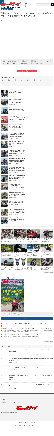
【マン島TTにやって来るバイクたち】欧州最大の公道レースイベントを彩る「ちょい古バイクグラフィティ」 (31, 359)
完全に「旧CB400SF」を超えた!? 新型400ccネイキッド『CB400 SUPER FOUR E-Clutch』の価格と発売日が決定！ (17, 109)
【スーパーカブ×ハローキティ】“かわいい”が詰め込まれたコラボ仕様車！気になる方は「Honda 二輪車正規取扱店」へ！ (17, 118)
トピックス (16, 96)
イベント (16, 379)
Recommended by (47, 272)
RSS (29, 418)
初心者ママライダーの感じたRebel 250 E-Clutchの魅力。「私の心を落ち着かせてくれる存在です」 (17, 160)
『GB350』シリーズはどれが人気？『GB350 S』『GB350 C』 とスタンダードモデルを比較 (17, 126)
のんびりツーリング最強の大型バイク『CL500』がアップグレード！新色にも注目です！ (17, 177)
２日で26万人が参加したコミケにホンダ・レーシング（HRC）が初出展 (25, 367)
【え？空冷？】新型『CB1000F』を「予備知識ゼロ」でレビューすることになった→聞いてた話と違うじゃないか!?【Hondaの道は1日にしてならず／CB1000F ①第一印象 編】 (17, 169)
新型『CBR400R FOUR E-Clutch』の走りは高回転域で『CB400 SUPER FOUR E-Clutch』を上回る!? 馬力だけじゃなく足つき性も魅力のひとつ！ (16, 101)
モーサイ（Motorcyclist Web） (26, 425)
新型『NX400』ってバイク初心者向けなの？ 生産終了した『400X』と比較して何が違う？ (17, 202)
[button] (2, 21)
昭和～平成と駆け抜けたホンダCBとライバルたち (11, 402)
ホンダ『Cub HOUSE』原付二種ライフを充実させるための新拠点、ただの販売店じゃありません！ (17, 135)
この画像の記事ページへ (27, 71)
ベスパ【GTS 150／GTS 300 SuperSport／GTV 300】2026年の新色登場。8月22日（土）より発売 (30, 385)
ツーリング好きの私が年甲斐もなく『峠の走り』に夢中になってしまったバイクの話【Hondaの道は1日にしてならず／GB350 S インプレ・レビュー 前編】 (17, 211)
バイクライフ (16, 362)
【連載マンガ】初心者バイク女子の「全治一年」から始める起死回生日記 (28, 354)
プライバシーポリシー (26, 422)
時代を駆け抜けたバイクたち (7, 401)
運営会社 (20, 422)
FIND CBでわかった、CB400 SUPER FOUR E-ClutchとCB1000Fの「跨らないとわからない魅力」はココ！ (16, 92)
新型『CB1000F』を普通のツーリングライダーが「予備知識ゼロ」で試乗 (17, 143)
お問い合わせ (33, 422)
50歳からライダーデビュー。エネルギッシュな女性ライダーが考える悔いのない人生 (17, 194)
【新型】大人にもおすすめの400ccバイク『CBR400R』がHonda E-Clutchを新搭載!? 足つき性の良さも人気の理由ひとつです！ (17, 152)
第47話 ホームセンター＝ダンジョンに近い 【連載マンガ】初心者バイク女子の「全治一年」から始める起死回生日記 (30, 350)
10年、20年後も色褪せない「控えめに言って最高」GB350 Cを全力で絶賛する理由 (16, 219)
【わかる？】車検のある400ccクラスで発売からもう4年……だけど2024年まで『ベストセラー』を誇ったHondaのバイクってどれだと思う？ (17, 186)
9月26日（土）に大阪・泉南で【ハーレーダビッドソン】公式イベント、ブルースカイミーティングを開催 (30, 376)
